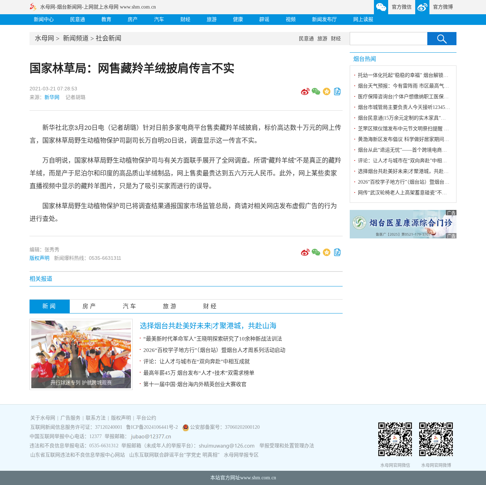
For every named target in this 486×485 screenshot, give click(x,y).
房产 (133, 19)
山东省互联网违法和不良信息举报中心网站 (77, 455)
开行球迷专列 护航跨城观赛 (81, 382)
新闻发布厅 (324, 19)
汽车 (159, 19)
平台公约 (146, 418)
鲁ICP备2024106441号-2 (152, 427)
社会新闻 (108, 38)
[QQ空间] (326, 94)
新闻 (49, 306)
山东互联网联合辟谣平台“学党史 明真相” (174, 455)
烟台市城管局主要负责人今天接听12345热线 (406, 107)
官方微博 (443, 7)
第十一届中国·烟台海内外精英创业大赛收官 (195, 384)
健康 (238, 19)
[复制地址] (337, 94)
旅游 (212, 19)
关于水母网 (43, 418)
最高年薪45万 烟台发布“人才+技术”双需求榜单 (198, 373)
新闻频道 (76, 38)
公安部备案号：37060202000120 (225, 427)
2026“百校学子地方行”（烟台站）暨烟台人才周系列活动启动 (214, 350)
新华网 (51, 97)
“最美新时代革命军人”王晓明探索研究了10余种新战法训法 (212, 339)
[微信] (316, 94)
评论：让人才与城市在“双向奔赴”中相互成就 (196, 361)
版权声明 (39, 258)
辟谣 (264, 19)
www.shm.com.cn (258, 477)
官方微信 (402, 7)
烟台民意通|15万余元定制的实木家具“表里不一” (410, 118)
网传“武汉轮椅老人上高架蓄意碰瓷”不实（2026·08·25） (419, 192)
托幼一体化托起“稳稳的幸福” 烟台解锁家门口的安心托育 (420, 75)
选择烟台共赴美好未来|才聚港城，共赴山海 (208, 326)
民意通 (77, 19)
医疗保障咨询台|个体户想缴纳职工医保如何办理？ (413, 96)
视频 (291, 19)
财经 (185, 19)
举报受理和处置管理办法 (286, 445)
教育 (106, 19)
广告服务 (70, 418)
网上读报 (363, 19)
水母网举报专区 (241, 455)
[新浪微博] (305, 94)
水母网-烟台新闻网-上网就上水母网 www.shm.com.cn (98, 7)
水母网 (44, 38)
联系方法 (96, 418)
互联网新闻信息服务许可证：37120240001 (76, 427)
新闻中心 (44, 19)
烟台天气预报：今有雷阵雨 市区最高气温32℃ (408, 86)
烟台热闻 (364, 59)
